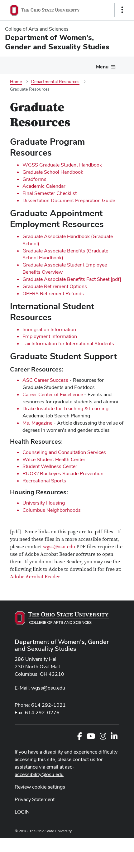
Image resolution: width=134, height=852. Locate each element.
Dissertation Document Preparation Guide (68, 200)
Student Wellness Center (49, 466)
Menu (102, 66)
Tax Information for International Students (68, 343)
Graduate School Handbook (52, 172)
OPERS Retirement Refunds (53, 293)
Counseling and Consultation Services (64, 452)
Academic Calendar (43, 186)
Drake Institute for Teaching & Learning (65, 408)
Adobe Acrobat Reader (35, 577)
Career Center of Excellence (52, 394)
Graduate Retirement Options (54, 286)
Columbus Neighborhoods (51, 510)
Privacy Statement (35, 799)
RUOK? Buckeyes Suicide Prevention (62, 473)
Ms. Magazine (37, 423)
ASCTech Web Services (100, 843)
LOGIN (22, 812)
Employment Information (49, 336)
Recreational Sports (44, 480)
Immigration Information (49, 329)
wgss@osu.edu (59, 547)
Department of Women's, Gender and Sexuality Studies (62, 645)
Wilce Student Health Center (53, 459)
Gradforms (34, 179)
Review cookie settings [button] (40, 787)
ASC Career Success (45, 380)
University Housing (43, 503)
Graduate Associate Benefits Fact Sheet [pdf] (71, 279)
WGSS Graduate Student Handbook (62, 165)
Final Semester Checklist (49, 193)
